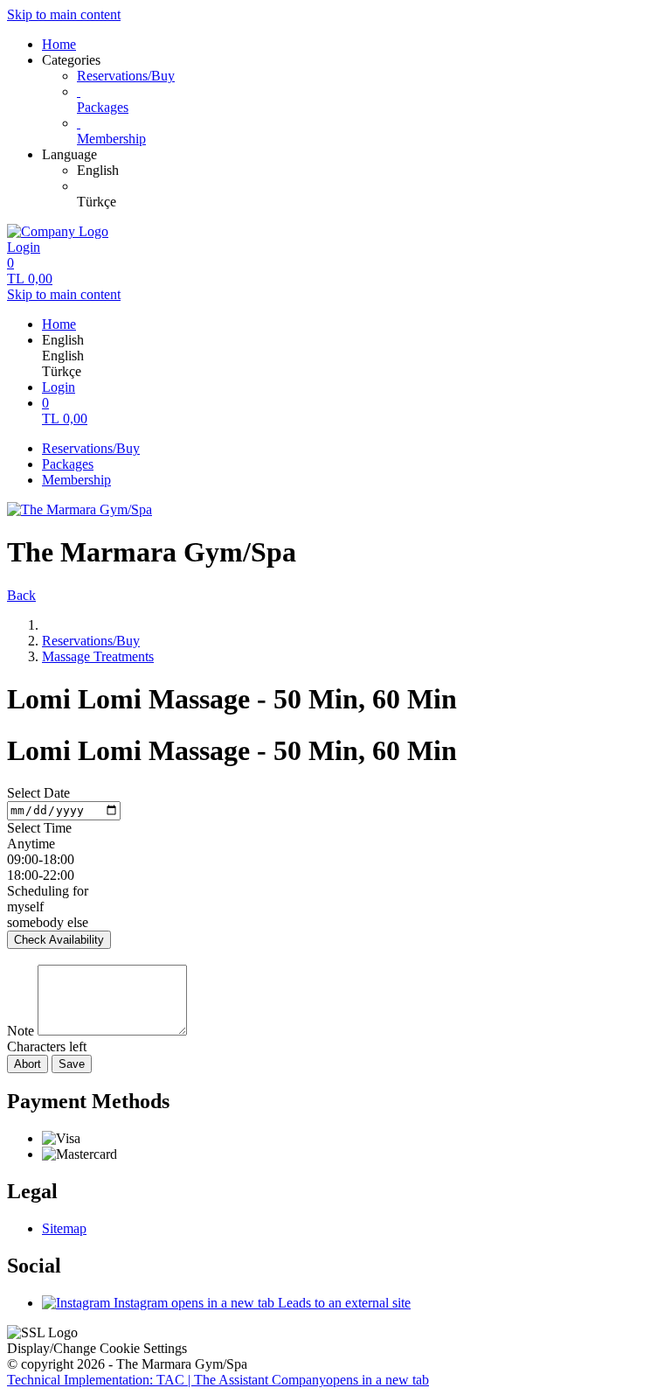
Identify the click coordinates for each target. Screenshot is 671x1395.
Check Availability (59, 939)
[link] (370, 170)
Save (72, 1064)
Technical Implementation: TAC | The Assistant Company (218, 1379)
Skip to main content (64, 14)
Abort (27, 1064)
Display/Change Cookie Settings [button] (97, 1348)
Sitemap (64, 1228)
